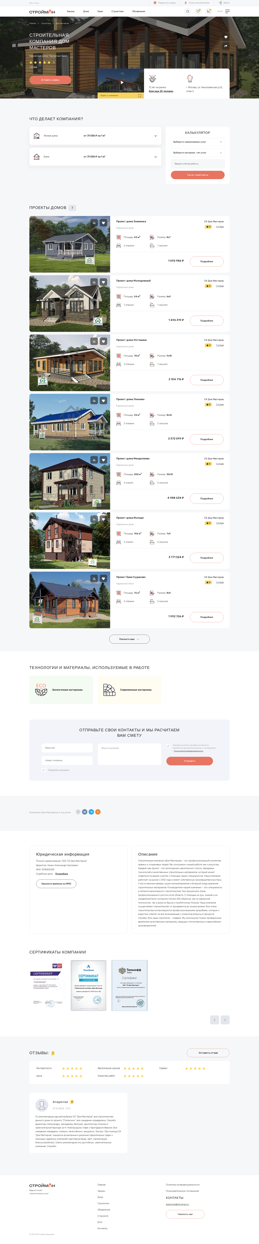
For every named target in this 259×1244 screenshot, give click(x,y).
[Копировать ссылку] (78, 812)
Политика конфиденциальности (182, 1184)
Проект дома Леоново (130, 399)
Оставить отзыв (208, 1053)
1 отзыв (33, 67)
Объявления (138, 11)
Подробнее (206, 261)
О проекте (103, 1216)
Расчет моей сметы (197, 175)
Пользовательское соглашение (182, 1191)
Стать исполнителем (199, 3)
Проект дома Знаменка (131, 221)
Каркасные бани (125, 583)
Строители (118, 11)
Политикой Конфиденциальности (188, 751)
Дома (86, 11)
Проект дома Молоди (130, 517)
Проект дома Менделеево (133, 458)
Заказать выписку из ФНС (56, 883)
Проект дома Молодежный (133, 280)
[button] (95, 136)
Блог (100, 1222)
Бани (100, 11)
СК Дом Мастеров (214, 221)
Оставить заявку (50, 80)
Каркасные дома (125, 228)
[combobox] (198, 142)
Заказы (70, 11)
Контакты (102, 1228)
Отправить (190, 761)
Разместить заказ (167, 3)
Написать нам (185, 1214)
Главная (32, 23)
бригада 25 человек (161, 91)
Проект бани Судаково (131, 577)
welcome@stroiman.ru (177, 1204)
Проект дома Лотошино (131, 339)
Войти (227, 3)
